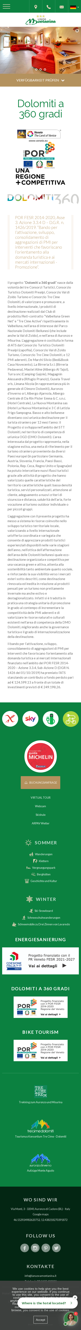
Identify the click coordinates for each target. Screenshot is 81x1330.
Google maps (41, 1214)
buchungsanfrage (43, 782)
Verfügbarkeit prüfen (37, 80)
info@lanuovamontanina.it (40, 1275)
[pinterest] (45, 1248)
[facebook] (24, 1248)
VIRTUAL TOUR (41, 797)
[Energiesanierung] (40, 960)
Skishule (41, 814)
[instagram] (35, 1248)
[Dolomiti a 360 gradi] (41, 1007)
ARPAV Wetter (40, 823)
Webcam (40, 806)
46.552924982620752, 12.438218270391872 (40, 1220)
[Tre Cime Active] (41, 1050)
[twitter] (56, 1248)
